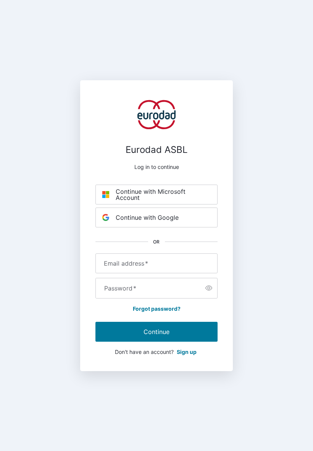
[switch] (208, 288)
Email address (126, 263)
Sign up (187, 352)
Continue (156, 332)
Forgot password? (157, 308)
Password (120, 288)
